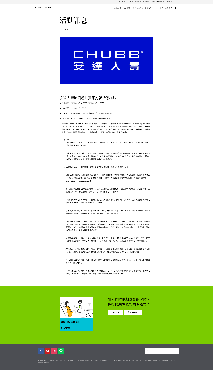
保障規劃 (117, 8)
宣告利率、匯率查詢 (135, 360)
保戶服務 (159, 8)
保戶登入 (168, 8)
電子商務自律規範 (116, 360)
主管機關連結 (80, 360)
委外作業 (125, 360)
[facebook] (41, 351)
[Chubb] (43, 7)
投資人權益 (146, 1)
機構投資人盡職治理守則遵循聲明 (59, 360)
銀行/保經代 (138, 8)
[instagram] (54, 351)
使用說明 (95, 360)
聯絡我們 (169, 1)
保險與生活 (149, 8)
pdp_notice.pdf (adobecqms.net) (78, 181)
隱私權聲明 (88, 360)
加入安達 (130, 1)
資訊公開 (72, 360)
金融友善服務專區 (158, 1)
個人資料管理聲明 (104, 360)
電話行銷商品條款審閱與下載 (166, 360)
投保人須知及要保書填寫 (149, 360)
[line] (61, 351)
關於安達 (122, 1)
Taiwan (150, 351)
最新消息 (138, 1)
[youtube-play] (47, 351)
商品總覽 (127, 8)
